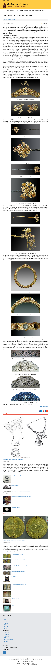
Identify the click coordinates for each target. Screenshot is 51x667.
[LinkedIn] (45, 411)
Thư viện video (6, 634)
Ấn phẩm (6, 641)
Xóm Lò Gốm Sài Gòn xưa (15, 485)
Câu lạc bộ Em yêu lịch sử (8, 639)
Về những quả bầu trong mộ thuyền (16, 475)
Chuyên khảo (13, 19)
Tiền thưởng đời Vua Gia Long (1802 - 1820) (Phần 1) (19, 584)
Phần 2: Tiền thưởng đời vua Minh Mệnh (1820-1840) (19, 571)
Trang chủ (7, 10)
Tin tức (16, 10)
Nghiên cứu (25, 10)
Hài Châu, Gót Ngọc (14, 576)
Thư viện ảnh (6, 636)
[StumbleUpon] (47, 411)
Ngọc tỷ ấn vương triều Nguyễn (16, 605)
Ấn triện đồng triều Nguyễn (15, 598)
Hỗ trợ (43, 10)
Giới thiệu (11, 10)
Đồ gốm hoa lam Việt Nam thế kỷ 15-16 (17, 507)
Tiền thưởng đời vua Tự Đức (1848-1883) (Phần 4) (18, 554)
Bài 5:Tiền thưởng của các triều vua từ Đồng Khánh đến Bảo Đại (14, 540)
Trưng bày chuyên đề (7, 632)
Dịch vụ (5, 638)
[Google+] (43, 411)
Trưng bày (20, 10)
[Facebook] (40, 411)
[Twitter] (42, 411)
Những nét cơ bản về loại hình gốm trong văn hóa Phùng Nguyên (21, 491)
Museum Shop (6, 643)
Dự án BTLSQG (31, 10)
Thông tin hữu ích (37, 10)
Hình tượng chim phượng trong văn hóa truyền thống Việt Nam (20, 565)
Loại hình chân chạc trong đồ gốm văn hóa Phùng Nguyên (13, 459)
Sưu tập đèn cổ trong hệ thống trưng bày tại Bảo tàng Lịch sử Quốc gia (21, 496)
